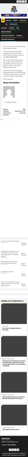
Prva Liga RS (13, 24)
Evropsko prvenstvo (7, 39)
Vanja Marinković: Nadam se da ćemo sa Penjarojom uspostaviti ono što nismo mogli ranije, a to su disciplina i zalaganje (14, 363)
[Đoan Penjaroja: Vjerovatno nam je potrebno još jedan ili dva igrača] (24, 266)
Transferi (8, 427)
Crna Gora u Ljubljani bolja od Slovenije (10, 241)
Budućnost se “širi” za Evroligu (20, 111)
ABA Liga (22, 20)
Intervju (19, 35)
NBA (18, 28)
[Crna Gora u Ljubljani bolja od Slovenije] (24, 245)
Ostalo (3, 326)
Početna (8, 20)
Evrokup (11, 28)
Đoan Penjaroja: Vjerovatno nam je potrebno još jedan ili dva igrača (13, 397)
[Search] (26, 20)
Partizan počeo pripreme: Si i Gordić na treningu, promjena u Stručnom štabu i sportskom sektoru (10, 283)
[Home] (3, 20)
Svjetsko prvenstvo (7, 35)
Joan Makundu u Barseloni (7, 271)
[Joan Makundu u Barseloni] (24, 276)
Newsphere (14, 455)
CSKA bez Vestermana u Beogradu (7, 112)
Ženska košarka (6, 32)
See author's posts (11, 102)
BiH (6, 24)
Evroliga (4, 28)
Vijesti (15, 20)
